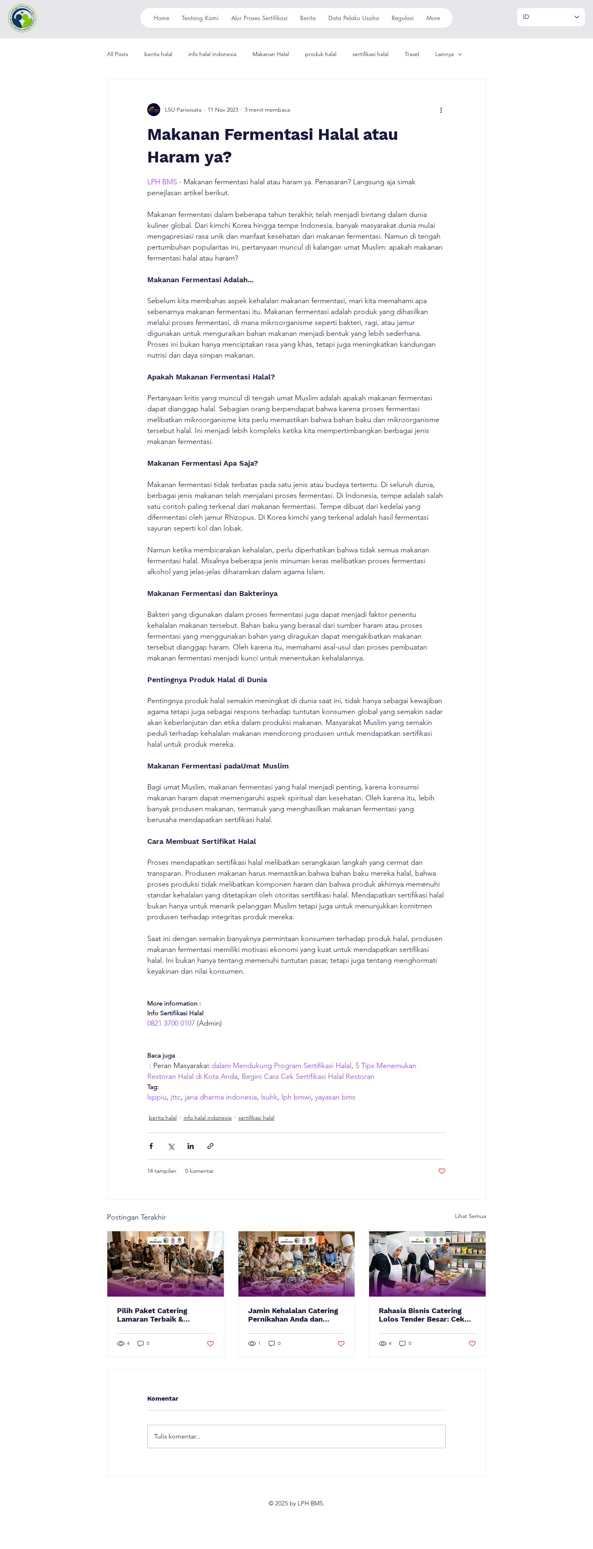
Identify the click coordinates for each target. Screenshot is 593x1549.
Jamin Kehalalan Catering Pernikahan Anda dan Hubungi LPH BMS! (293, 1314)
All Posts (117, 54)
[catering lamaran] (165, 1264)
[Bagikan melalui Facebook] (151, 1146)
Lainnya (444, 54)
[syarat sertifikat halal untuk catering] (427, 1264)
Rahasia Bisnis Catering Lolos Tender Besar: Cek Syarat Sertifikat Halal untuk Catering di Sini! (421, 1314)
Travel (412, 54)
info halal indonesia (212, 54)
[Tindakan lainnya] (441, 110)
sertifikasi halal (370, 54)
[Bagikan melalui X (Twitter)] (171, 1146)
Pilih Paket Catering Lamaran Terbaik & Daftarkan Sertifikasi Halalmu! (154, 1314)
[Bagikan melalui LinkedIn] (190, 1146)
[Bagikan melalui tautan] (210, 1146)
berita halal (158, 54)
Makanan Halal (271, 54)
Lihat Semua (470, 1216)
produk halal (320, 54)
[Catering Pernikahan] (296, 1264)
